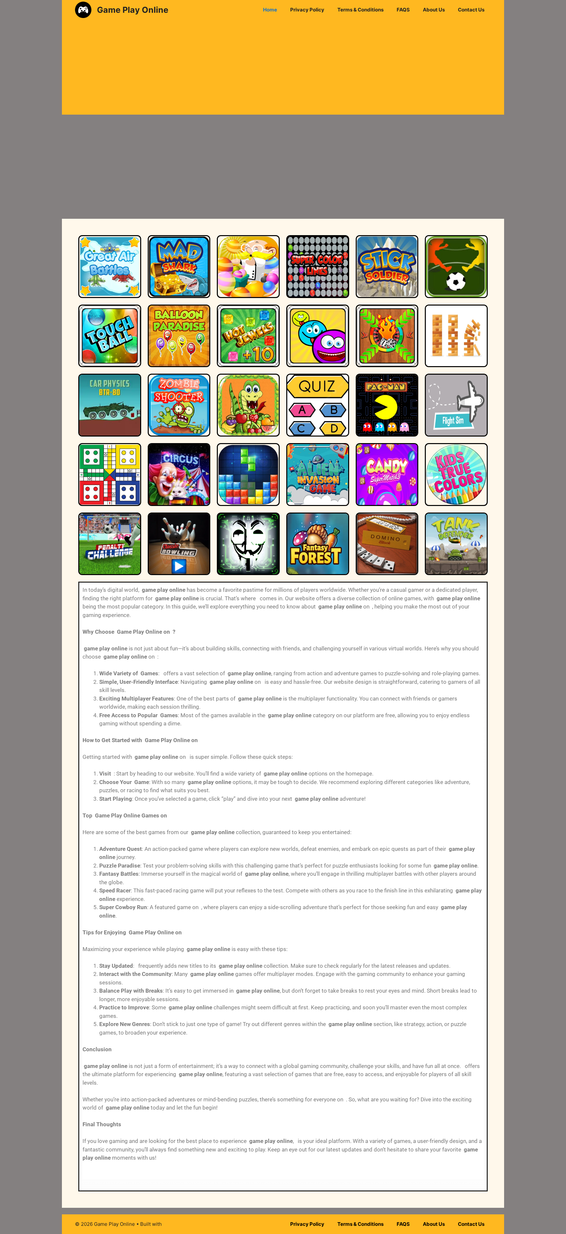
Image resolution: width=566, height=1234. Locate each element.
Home (270, 10)
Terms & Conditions (360, 10)
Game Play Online (132, 10)
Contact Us (471, 10)
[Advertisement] (283, 69)
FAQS (403, 10)
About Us (434, 10)
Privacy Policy (307, 10)
